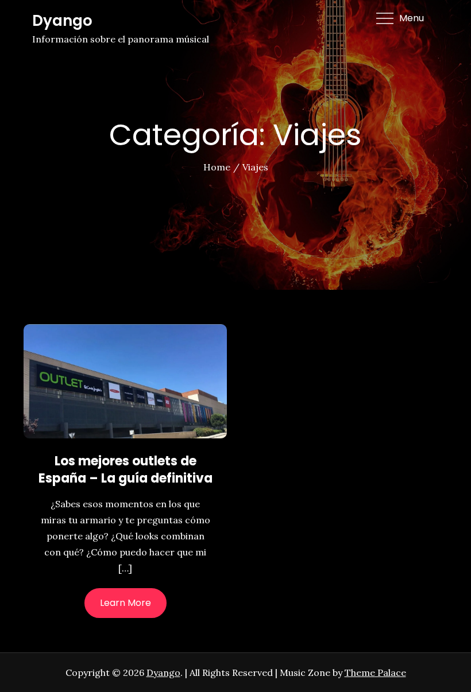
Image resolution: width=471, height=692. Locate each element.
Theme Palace (375, 672)
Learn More (125, 602)
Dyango (62, 20)
